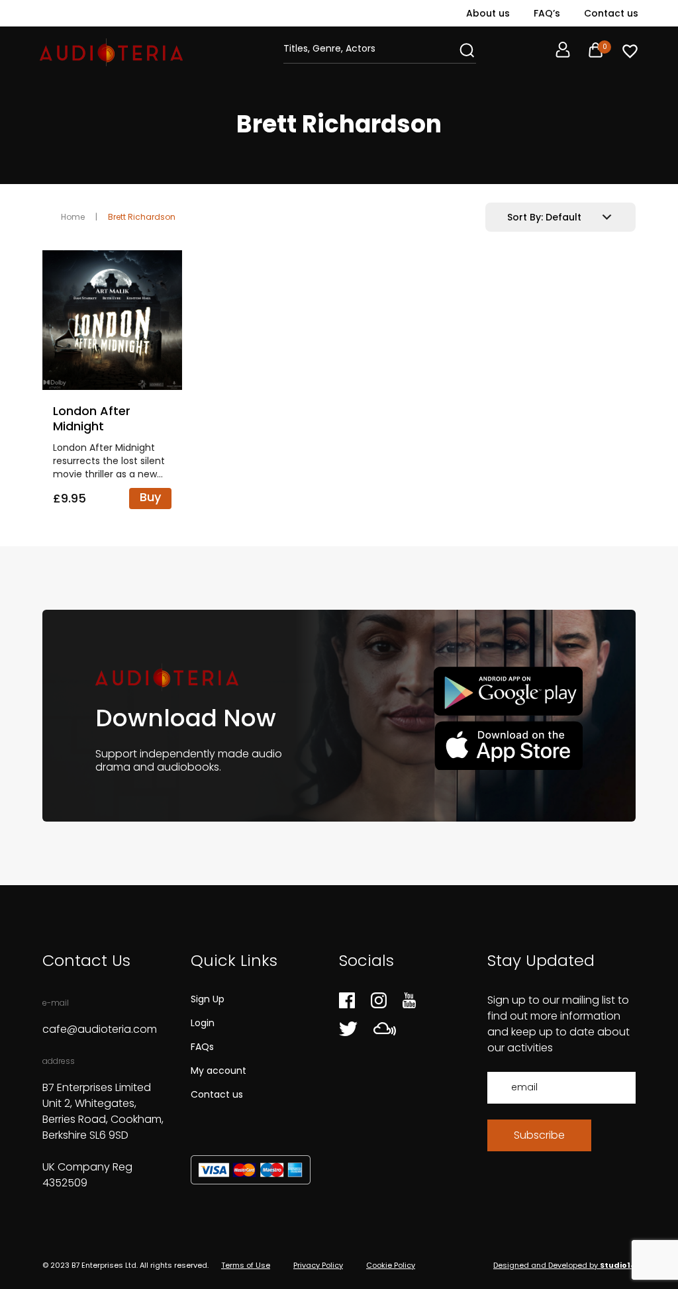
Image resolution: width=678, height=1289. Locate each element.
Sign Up (207, 999)
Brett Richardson (141, 216)
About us (488, 13)
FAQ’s (547, 13)
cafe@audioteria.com (99, 1029)
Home (73, 216)
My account (218, 1070)
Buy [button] (150, 497)
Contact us (611, 13)
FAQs (202, 1046)
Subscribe (539, 1135)
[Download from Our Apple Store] (508, 745)
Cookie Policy (390, 1265)
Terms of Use (245, 1265)
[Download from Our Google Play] (508, 691)
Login (203, 1022)
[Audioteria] (111, 52)
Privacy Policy (318, 1265)
